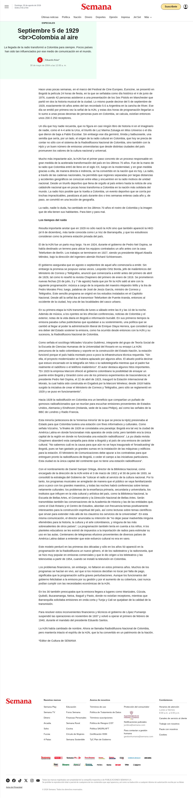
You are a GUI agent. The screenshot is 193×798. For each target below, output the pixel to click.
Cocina (69, 728)
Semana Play (50, 707)
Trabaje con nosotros (169, 724)
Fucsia (47, 734)
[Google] (8, 780)
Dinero (47, 717)
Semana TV (49, 712)
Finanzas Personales (76, 717)
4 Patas (47, 739)
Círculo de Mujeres (75, 734)
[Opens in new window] (14, 780)
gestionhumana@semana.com (138, 736)
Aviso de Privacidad (17, 787)
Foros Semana (73, 712)
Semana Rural (73, 723)
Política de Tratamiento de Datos (105, 712)
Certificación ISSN (98, 734)
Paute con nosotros (168, 729)
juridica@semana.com (134, 725)
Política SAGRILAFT (99, 728)
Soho (46, 728)
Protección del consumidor (136, 707)
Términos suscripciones (101, 717)
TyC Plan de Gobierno (100, 739)
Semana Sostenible (75, 739)
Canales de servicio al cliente (173, 718)
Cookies (163, 734)
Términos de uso (98, 707)
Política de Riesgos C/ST (102, 723)
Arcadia (47, 723)
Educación (71, 707)
